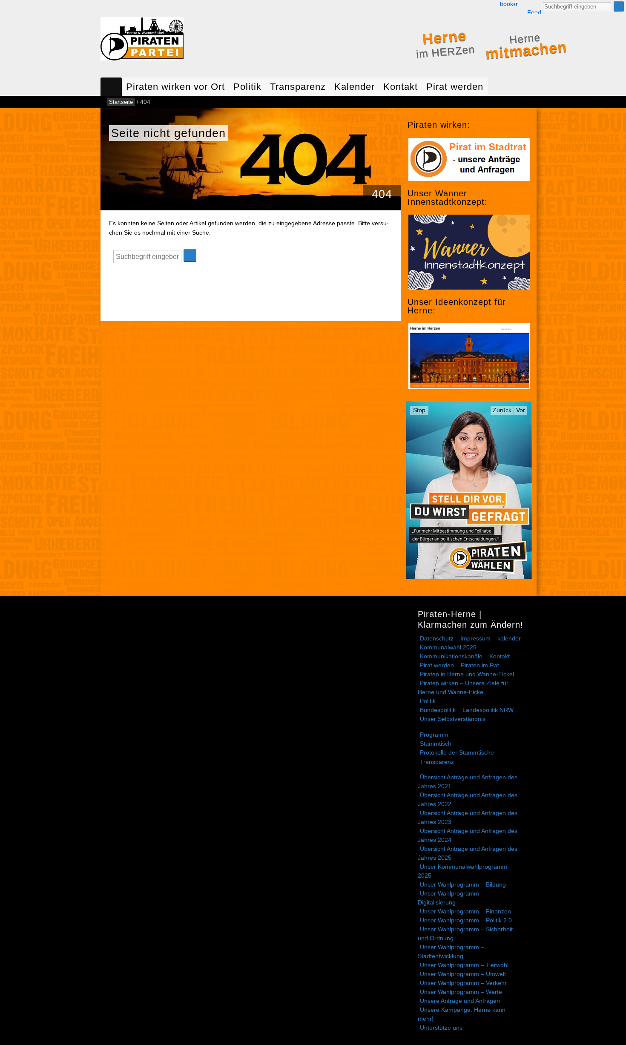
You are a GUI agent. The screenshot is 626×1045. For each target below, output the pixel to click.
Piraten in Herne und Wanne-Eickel (467, 674)
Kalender (354, 86)
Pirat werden (454, 86)
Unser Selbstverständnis (452, 718)
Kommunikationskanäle (451, 656)
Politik (247, 86)
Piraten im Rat (480, 665)
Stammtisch (435, 743)
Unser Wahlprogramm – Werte (461, 991)
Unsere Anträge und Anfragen (460, 1000)
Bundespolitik (438, 709)
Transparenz (298, 86)
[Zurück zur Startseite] (142, 40)
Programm (434, 734)
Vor (520, 410)
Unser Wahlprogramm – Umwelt (463, 973)
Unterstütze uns (441, 1027)
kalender (509, 638)
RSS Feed (534, 7)
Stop (419, 410)
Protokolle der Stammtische (457, 752)
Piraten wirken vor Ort (175, 86)
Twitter (516, 4)
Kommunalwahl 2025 (448, 647)
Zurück (502, 410)
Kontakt (400, 86)
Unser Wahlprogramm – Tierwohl (464, 965)
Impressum (475, 638)
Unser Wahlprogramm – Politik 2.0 (466, 920)
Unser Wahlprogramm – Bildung (463, 884)
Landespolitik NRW (488, 709)
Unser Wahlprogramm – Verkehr (463, 982)
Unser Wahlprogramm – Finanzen (465, 911)
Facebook (506, 4)
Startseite (111, 87)
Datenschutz (437, 638)
